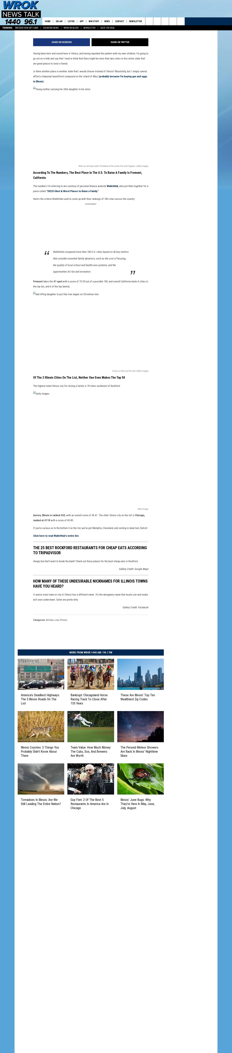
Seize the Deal (107, 28)
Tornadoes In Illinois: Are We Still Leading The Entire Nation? (41, 802)
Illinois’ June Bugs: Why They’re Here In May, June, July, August (137, 804)
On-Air (59, 21)
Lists (57, 620)
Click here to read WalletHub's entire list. (56, 535)
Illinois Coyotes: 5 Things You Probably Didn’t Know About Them (40, 752)
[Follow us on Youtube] (181, 21)
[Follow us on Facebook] (165, 21)
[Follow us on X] (173, 21)
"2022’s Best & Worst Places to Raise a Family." (72, 191)
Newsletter (89, 28)
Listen (71, 21)
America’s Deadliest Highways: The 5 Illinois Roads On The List (40, 699)
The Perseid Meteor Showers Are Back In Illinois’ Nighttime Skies (139, 752)
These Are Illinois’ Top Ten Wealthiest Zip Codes (137, 697)
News (107, 21)
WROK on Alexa (71, 28)
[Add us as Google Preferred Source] (157, 21)
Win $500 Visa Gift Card (26, 28)
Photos (63, 620)
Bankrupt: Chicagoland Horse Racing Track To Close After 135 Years (89, 699)
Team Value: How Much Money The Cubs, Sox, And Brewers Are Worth (91, 752)
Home (48, 21)
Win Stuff (94, 21)
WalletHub (112, 186)
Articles (50, 620)
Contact (119, 21)
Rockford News (51, 28)
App (81, 21)
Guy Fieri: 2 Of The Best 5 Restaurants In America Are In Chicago (90, 804)
